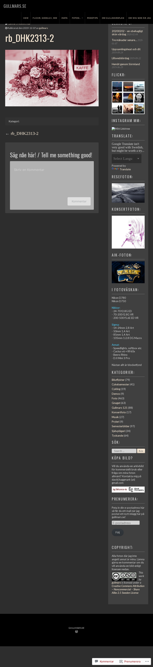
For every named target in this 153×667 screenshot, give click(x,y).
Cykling (116, 389)
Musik (115, 417)
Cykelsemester (120, 384)
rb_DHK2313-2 (24, 133)
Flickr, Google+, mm (45, 18)
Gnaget (116, 403)
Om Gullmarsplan (113, 18)
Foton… (76, 18)
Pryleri (115, 421)
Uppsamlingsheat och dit (126, 49)
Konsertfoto (119, 412)
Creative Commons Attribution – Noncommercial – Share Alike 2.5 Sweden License (128, 589)
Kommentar (79, 201)
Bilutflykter (118, 379)
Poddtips (92, 18)
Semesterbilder (120, 426)
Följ (118, 532)
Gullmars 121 (120, 407)
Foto (114, 398)
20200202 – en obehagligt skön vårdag (127, 32)
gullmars (43, 28)
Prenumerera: (125, 498)
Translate (125, 169)
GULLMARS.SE (15, 6)
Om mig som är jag (139, 18)
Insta (64, 18)
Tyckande (117, 435)
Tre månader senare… (124, 40)
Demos (116, 393)
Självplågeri (118, 431)
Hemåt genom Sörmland (126, 64)
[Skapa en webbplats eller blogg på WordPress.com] (76, 632)
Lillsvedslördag (120, 58)
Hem (25, 18)
